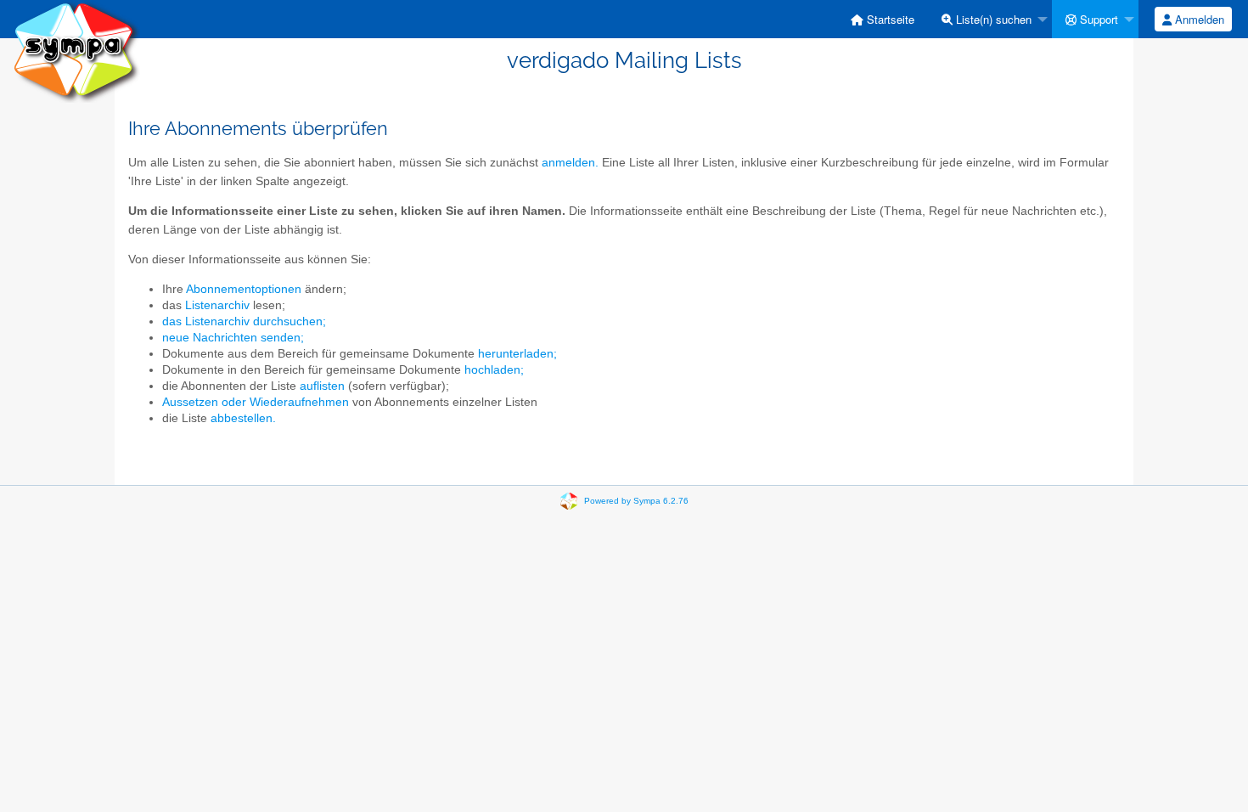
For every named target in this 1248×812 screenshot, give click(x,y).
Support (1097, 19)
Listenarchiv (217, 305)
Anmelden (1198, 19)
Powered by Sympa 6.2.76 (636, 500)
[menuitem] (882, 19)
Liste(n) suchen (992, 19)
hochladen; (494, 370)
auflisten (322, 386)
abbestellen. (243, 418)
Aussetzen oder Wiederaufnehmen (255, 402)
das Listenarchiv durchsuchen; (244, 321)
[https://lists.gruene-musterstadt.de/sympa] (76, 50)
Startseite (888, 19)
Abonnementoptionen (243, 289)
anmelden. (570, 162)
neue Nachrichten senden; (233, 337)
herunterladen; (517, 353)
